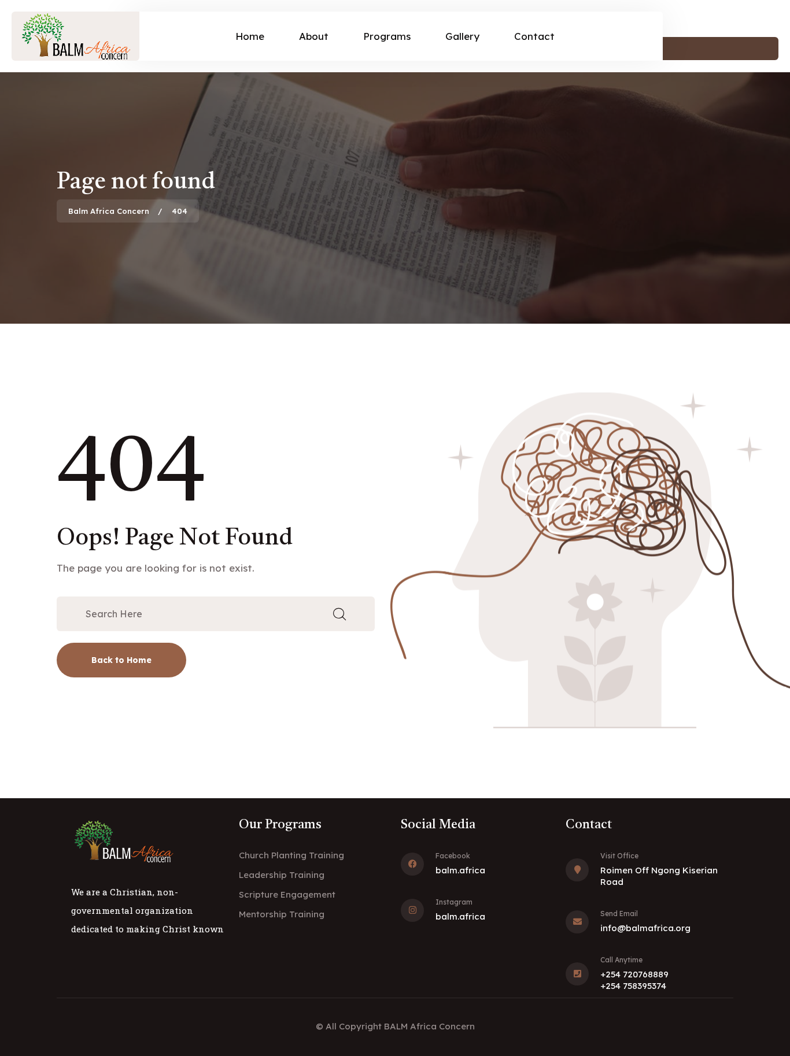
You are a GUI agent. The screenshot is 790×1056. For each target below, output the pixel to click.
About (313, 36)
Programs (387, 36)
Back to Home (121, 660)
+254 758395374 (633, 985)
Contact (534, 36)
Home (249, 36)
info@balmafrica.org (645, 927)
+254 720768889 (634, 974)
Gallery (462, 36)
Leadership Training (281, 874)
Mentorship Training (281, 914)
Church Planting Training (291, 855)
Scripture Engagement (287, 894)
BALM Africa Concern (429, 1026)
